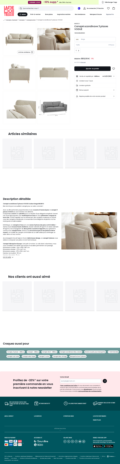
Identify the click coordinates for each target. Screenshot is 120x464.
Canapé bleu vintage (60, 356)
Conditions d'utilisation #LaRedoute (28, 458)
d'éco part (83, 62)
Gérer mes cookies (58, 458)
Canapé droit (31, 20)
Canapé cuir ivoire (13, 356)
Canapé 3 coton (44, 356)
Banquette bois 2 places (78, 356)
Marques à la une (96, 14)
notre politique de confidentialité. (90, 391)
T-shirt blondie (113, 352)
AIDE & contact (9, 416)
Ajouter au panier (92, 69)
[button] (113, 8)
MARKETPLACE (97, 420)
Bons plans (49, 14)
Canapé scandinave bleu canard (71, 352)
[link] (95, 76)
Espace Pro (110, 14)
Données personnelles (45, 458)
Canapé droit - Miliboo (49, 352)
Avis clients (14, 458)
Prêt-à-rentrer (35, 14)
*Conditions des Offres (70, 458)
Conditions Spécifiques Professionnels (89, 456)
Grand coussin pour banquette (95, 352)
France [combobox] (111, 456)
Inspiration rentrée (63, 14)
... (3, 20)
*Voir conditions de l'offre (68, 385)
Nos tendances (80, 14)
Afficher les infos (60, 428)
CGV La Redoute (8, 456)
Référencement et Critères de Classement (45, 456)
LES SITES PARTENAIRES (99, 416)
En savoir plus (111, 442)
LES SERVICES (38, 416)
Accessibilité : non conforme (11, 460)
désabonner (88, 389)
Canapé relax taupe (28, 356)
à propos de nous (68, 416)
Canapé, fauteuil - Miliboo (15, 352)
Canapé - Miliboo (33, 352)
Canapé (22, 20)
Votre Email (64, 377)
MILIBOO (77, 24)
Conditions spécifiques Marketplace (24, 456)
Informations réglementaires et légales (68, 456)
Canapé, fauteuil (11, 20)
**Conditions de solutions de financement (89, 458)
